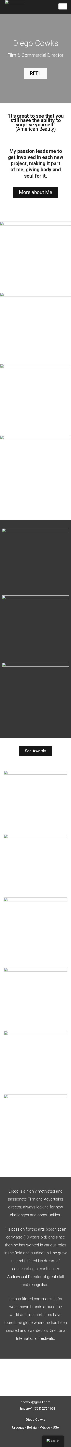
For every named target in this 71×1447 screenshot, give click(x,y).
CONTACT (36, 1373)
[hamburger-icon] (62, 6)
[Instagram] (38, 1439)
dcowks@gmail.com (35, 1402)
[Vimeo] (33, 1439)
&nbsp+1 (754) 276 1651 (37, 1408)
